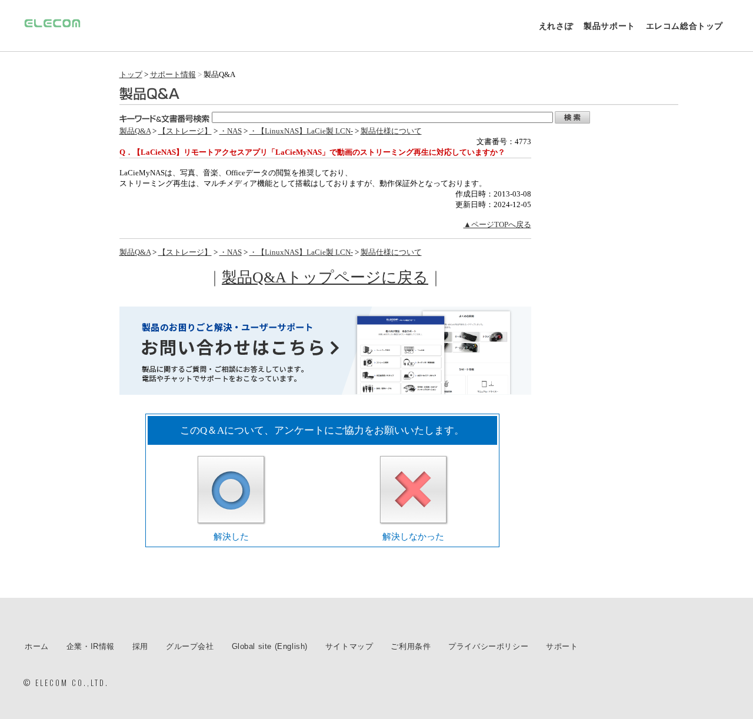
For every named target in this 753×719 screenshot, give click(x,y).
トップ (130, 74)
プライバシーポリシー (488, 646)
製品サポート (609, 26)
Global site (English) (270, 646)
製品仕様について (391, 131)
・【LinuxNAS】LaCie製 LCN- (301, 131)
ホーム (37, 646)
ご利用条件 (411, 646)
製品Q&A (135, 131)
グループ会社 (190, 646)
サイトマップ (349, 646)
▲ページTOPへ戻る (497, 224)
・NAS (230, 131)
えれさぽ (556, 26)
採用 (140, 646)
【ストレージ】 (185, 131)
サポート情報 (173, 74)
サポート (562, 646)
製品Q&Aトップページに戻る (325, 277)
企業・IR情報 (90, 646)
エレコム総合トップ (684, 26)
